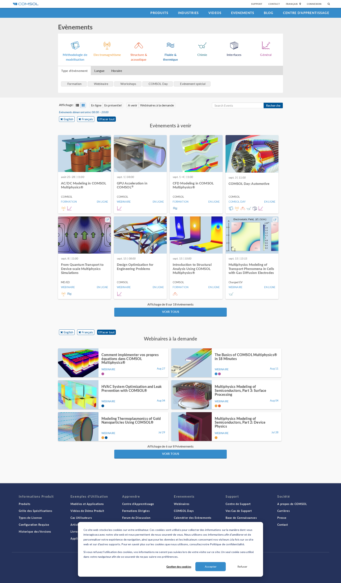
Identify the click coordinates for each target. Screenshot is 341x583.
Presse (281, 518)
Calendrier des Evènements (192, 518)
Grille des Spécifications (35, 511)
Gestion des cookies (178, 567)
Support (256, 3)
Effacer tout (106, 119)
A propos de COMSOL (292, 504)
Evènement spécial (192, 84)
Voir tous (170, 311)
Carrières (283, 511)
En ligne (96, 105)
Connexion (314, 3)
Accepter (210, 566)
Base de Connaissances (241, 518)
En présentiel (113, 105)
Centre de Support (238, 504)
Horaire (116, 70)
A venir (132, 105)
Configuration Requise (34, 525)
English (68, 119)
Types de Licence (30, 518)
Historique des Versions (35, 531)
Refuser (242, 566)
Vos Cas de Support (239, 511)
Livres (74, 531)
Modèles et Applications (87, 504)
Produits (159, 12)
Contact (274, 3)
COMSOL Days (184, 511)
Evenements (242, 12)
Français (87, 119)
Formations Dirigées (136, 511)
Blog (269, 12)
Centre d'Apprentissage (306, 12)
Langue (99, 70)
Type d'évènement (74, 70)
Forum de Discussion (136, 518)
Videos (215, 12)
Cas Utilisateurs (81, 518)
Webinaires (181, 504)
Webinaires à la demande (157, 105)
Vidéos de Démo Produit (87, 511)
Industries (188, 12)
